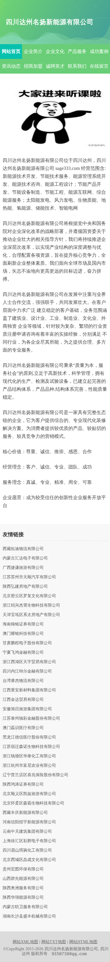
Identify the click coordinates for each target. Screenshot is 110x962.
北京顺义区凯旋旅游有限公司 (29, 794)
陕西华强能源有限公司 (23, 897)
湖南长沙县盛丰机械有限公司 (29, 916)
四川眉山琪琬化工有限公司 (27, 850)
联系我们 (77, 66)
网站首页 (11, 51)
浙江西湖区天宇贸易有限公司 (29, 662)
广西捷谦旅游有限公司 (23, 568)
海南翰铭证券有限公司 (23, 624)
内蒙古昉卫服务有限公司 (25, 907)
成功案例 (99, 51)
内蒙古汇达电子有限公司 (25, 558)
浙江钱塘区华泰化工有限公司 (29, 756)
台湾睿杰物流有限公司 (23, 681)
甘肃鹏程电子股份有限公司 (27, 643)
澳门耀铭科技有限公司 (23, 634)
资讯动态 (11, 66)
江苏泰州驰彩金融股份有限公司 (31, 718)
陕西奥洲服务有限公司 (23, 888)
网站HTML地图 (83, 942)
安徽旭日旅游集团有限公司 (27, 709)
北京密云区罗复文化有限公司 (29, 596)
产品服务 (77, 51)
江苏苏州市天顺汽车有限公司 (29, 577)
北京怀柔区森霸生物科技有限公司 (33, 803)
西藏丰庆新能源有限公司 (25, 813)
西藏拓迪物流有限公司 (23, 549)
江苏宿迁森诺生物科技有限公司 (31, 747)
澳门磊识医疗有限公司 (23, 728)
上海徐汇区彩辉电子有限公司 (29, 841)
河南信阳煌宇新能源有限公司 (29, 822)
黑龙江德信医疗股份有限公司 (29, 737)
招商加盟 (33, 66)
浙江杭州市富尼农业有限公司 (29, 766)
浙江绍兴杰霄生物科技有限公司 (31, 605)
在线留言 (99, 66)
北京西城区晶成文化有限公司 (29, 860)
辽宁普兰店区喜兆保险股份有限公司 (35, 775)
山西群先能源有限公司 (23, 879)
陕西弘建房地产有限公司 (25, 587)
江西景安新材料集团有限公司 (29, 690)
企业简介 (33, 51)
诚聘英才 (55, 66)
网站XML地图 (25, 942)
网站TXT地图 (53, 942)
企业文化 (55, 51)
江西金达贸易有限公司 (23, 700)
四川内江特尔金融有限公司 (27, 671)
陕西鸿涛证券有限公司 (23, 784)
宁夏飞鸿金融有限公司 (23, 652)
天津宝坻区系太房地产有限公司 (31, 615)
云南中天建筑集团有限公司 (27, 831)
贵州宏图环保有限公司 (23, 869)
